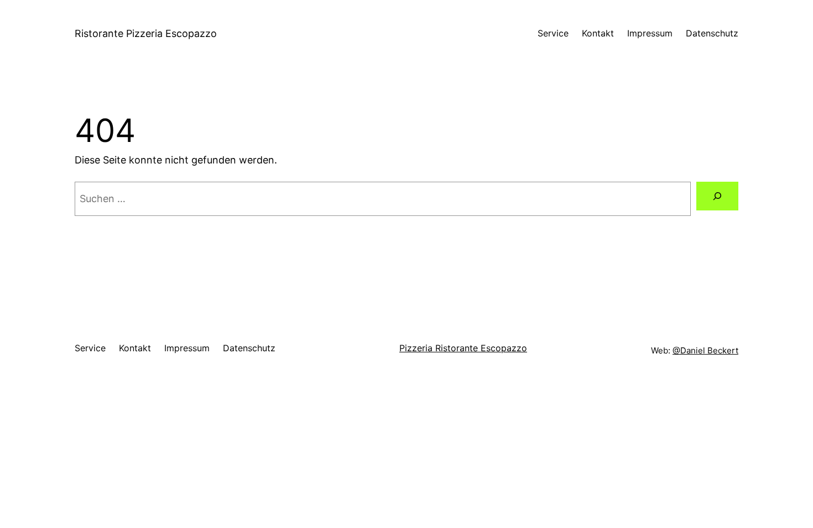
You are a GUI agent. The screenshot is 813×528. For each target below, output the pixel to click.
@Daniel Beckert (705, 350)
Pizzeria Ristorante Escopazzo (463, 347)
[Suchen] (717, 196)
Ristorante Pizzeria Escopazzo (146, 33)
